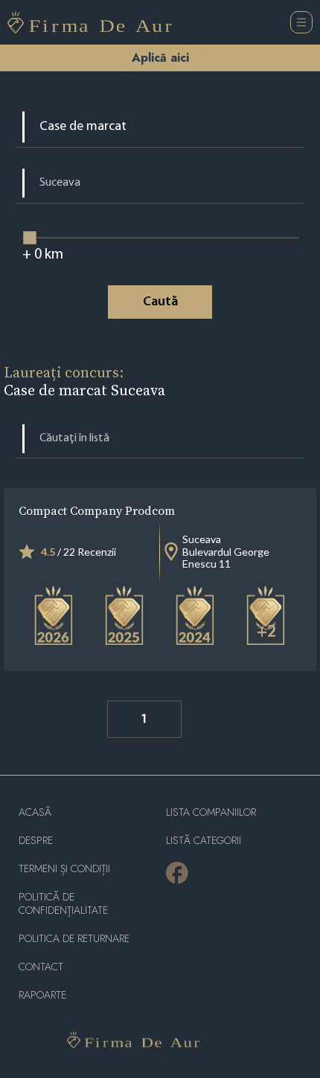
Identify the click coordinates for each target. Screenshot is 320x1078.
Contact (41, 967)
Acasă (35, 812)
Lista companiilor (211, 812)
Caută (160, 302)
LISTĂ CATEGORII (203, 841)
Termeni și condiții (64, 869)
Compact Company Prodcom (97, 510)
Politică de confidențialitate (63, 904)
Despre (36, 841)
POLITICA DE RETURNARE (74, 939)
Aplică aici (160, 57)
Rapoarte (42, 995)
